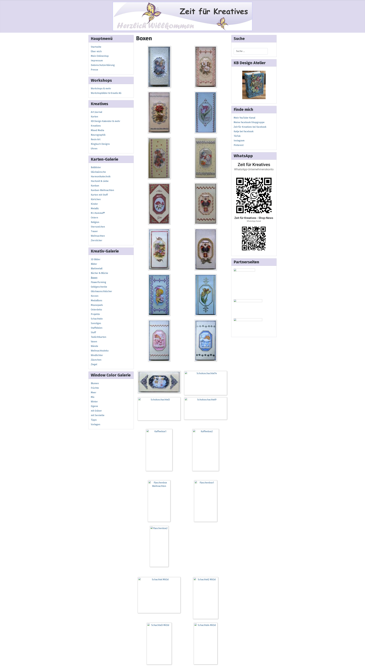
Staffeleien (96, 328)
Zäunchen (96, 359)
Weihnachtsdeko (100, 350)
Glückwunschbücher (101, 291)
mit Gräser (96, 410)
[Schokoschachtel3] (159, 409)
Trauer (94, 231)
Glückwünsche (98, 172)
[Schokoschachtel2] (160, 249)
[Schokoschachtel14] (206, 383)
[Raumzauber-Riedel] (248, 326)
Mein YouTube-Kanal (244, 117)
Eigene (94, 406)
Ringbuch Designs (100, 144)
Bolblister (96, 167)
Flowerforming (98, 282)
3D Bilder (95, 259)
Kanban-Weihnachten (102, 190)
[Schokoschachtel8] (206, 341)
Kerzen (94, 296)
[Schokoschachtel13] (206, 113)
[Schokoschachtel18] (206, 204)
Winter (94, 401)
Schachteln (97, 318)
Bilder (94, 264)
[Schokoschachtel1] (160, 67)
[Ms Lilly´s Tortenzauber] (244, 283)
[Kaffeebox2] (206, 450)
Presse (94, 69)
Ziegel (94, 364)
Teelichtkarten (98, 337)
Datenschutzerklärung (103, 65)
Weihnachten (98, 236)
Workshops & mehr (101, 88)
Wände (94, 346)
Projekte (95, 314)
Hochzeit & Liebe (100, 181)
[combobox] (251, 51)
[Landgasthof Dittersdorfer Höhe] (248, 308)
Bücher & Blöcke (99, 273)
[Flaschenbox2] (160, 547)
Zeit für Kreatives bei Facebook (250, 127)
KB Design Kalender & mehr (105, 121)
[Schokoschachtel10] (159, 382)
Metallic (95, 208)
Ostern (94, 217)
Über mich (96, 51)
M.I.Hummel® (98, 213)
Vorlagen (95, 424)
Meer (93, 392)
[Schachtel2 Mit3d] (206, 598)
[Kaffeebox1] (160, 450)
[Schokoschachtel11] (206, 67)
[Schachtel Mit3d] (159, 595)
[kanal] (254, 233)
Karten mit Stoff (99, 194)
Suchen (238, 46)
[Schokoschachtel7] (160, 341)
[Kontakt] (254, 187)
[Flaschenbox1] (206, 501)
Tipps (94, 420)
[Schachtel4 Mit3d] (206, 644)
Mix (92, 397)
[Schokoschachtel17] (160, 204)
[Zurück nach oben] (361, 667)
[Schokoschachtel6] (206, 295)
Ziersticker (96, 240)
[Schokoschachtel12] (160, 113)
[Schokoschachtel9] (206, 409)
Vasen (94, 341)
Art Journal (96, 112)
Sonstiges (96, 323)
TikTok (237, 136)
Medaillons (96, 300)
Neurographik (98, 135)
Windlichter (97, 355)
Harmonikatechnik (100, 176)
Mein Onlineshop (100, 56)
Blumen (95, 383)
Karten (94, 116)
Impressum (97, 60)
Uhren (94, 148)
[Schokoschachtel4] (206, 249)
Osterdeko (96, 309)
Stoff (93, 332)
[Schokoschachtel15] (159, 158)
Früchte (95, 388)
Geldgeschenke (99, 286)
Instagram (239, 140)
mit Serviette (97, 415)
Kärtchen (96, 199)
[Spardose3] (254, 84)
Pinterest (239, 145)
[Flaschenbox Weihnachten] (160, 501)
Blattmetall (96, 268)
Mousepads (97, 305)
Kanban (95, 185)
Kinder (94, 204)
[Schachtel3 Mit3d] (159, 644)
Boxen (94, 277)
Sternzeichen (98, 226)
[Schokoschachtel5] (160, 295)
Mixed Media (97, 130)
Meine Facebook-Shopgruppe (249, 122)
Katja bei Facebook (244, 131)
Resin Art (95, 139)
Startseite (96, 47)
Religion (95, 222)
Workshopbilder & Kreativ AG (106, 93)
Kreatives (96, 125)
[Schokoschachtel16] (206, 158)
